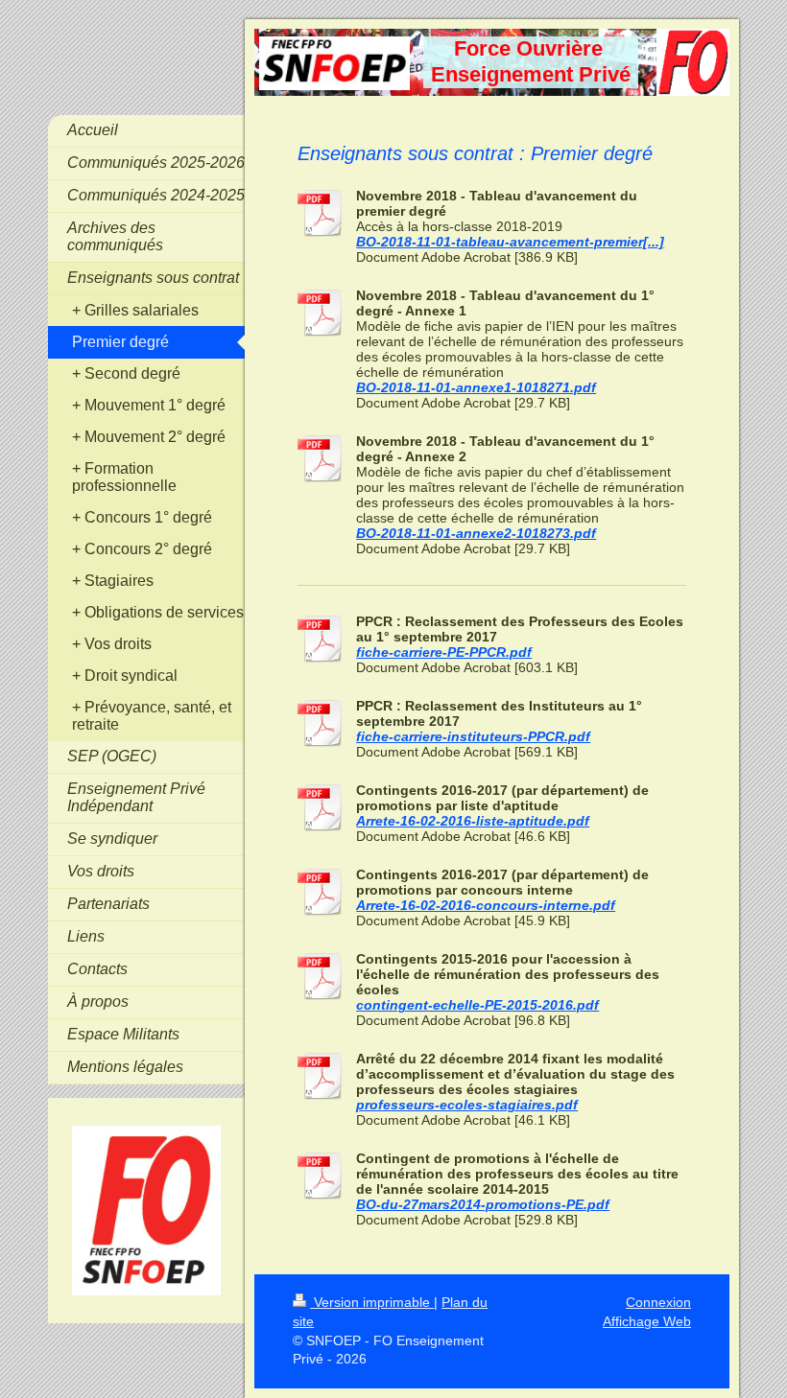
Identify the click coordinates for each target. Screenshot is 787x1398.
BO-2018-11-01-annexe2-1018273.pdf (476, 533)
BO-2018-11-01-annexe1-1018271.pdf (476, 387)
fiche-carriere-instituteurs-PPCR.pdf (473, 736)
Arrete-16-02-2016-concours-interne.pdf (485, 905)
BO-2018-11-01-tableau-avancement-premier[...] (510, 241)
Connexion (658, 1302)
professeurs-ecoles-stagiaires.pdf (467, 1104)
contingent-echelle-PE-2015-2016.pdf (477, 1005)
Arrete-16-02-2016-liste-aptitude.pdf (472, 820)
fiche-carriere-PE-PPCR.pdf (444, 652)
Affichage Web (647, 1321)
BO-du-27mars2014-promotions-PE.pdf (482, 1204)
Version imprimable (372, 1302)
